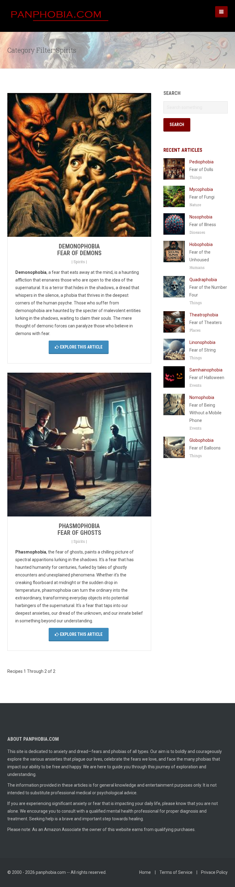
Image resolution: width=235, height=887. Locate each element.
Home (145, 872)
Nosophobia (200, 216)
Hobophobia (201, 244)
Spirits (79, 261)
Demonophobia (79, 246)
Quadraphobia (203, 279)
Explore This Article (81, 347)
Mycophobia (201, 189)
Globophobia (201, 440)
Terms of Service (175, 872)
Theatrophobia (203, 314)
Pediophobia (201, 161)
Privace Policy (214, 872)
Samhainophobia (205, 369)
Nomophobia (201, 397)
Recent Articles (182, 150)
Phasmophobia (79, 526)
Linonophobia (202, 342)
